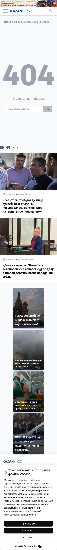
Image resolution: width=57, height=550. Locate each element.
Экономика (24, 194)
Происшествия (26, 259)
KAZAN (21, 11)
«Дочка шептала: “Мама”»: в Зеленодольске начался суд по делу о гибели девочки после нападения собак (28, 271)
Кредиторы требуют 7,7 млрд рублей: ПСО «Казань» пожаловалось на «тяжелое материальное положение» (23, 205)
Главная (7, 22)
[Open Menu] (5, 11)
